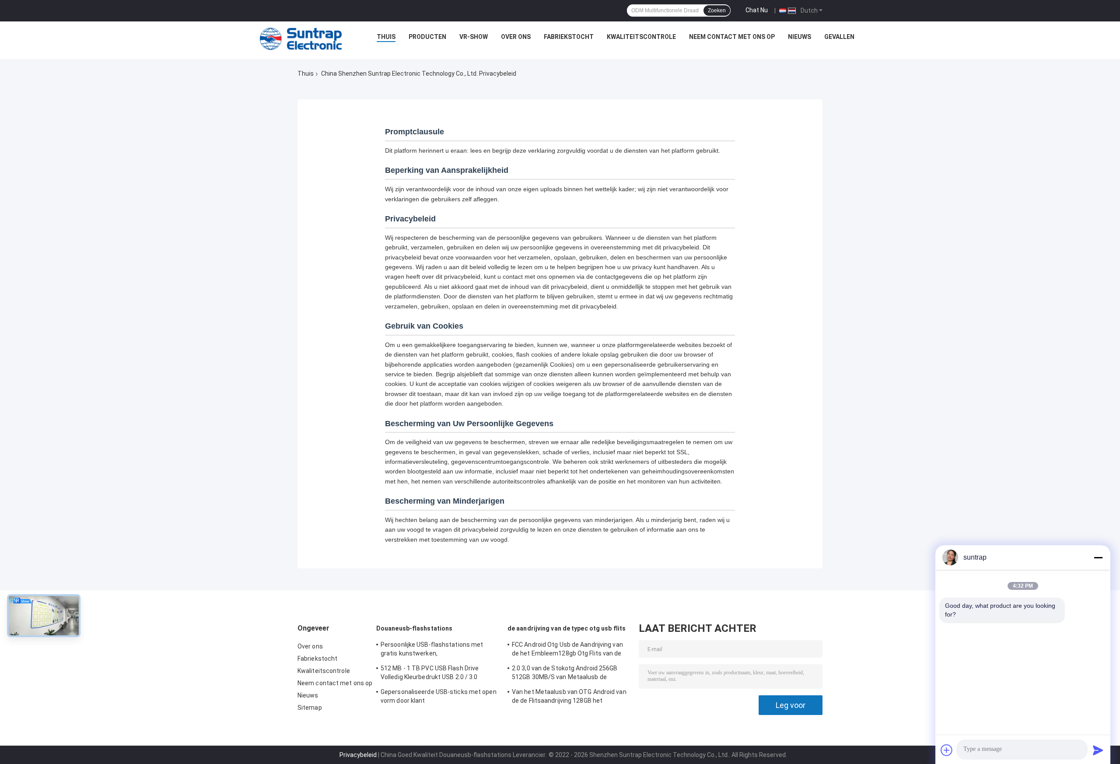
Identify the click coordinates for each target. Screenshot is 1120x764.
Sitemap (310, 707)
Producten (427, 36)
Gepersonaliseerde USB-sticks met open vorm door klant (439, 696)
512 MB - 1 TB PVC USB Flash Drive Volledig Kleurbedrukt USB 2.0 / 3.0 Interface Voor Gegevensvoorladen (430, 674)
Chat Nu (757, 10)
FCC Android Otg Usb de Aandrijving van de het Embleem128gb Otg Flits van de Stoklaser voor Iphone (567, 650)
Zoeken (717, 10)
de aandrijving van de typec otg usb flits (567, 628)
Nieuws (799, 36)
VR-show (473, 36)
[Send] (1098, 750)
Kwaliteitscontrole (641, 36)
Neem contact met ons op (732, 36)
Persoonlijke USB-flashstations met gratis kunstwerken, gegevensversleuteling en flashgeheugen (439, 650)
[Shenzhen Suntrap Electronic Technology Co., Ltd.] (301, 39)
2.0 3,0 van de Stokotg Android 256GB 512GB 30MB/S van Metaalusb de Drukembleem (565, 674)
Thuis (386, 36)
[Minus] (1098, 557)
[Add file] (947, 750)
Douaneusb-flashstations (414, 628)
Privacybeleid (358, 754)
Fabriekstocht (569, 36)
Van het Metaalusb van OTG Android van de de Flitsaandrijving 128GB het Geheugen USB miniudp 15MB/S (569, 697)
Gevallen (839, 36)
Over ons (516, 36)
